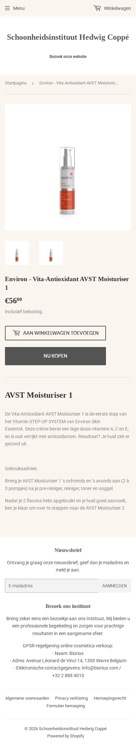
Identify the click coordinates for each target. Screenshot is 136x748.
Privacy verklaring (71, 698)
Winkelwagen (117, 8)
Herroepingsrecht (110, 698)
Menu (19, 8)
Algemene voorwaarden (27, 698)
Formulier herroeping (66, 705)
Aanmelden (114, 585)
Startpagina (15, 82)
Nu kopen (55, 356)
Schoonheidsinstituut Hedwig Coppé (68, 36)
